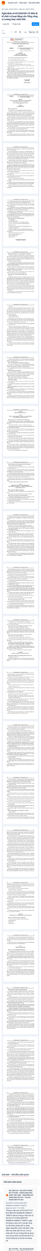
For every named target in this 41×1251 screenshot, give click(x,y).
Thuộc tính (16, 24)
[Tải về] (25, 32)
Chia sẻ (35, 24)
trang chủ (13, 3)
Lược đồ (6, 24)
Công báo (23, 3)
